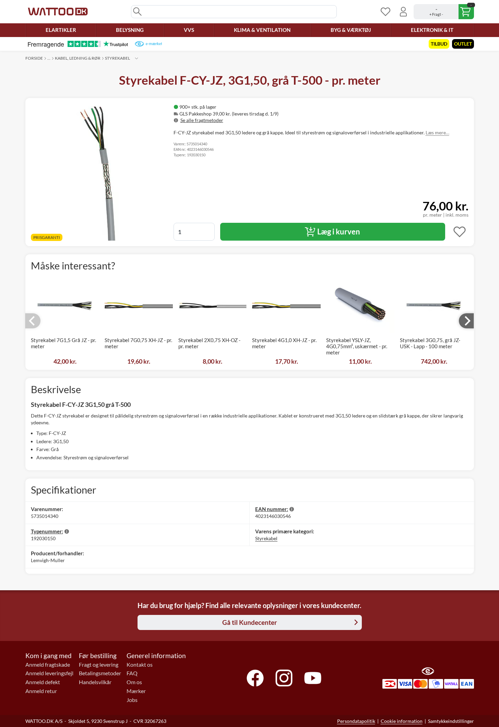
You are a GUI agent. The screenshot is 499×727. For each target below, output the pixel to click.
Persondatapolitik (356, 721)
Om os (134, 682)
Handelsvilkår (95, 682)
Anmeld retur (41, 691)
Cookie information (402, 721)
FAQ (132, 673)
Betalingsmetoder (100, 673)
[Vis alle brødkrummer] (136, 58)
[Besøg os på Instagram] (284, 678)
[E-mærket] (148, 43)
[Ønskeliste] (385, 11)
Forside (34, 58)
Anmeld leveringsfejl (49, 673)
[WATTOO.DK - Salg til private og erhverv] (57, 11)
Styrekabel (117, 58)
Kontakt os (140, 665)
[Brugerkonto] (403, 11)
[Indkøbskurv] (444, 11)
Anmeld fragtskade (47, 665)
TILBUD (439, 44)
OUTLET (463, 44)
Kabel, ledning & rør (77, 58)
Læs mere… (437, 132)
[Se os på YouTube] (312, 678)
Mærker (136, 691)
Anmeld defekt (42, 682)
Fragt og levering (98, 665)
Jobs (132, 700)
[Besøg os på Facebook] (255, 678)
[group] (261, 114)
